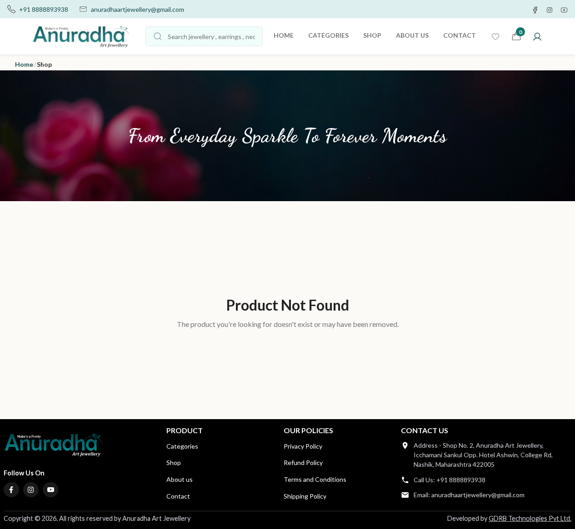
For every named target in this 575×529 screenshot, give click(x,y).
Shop (173, 462)
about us (412, 35)
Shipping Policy (305, 496)
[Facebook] (11, 490)
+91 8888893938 (43, 9)
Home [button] (24, 64)
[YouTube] (50, 490)
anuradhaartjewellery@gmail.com (137, 9)
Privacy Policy (303, 446)
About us (179, 479)
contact (459, 35)
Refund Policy (303, 462)
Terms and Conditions (315, 479)
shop (372, 35)
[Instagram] (31, 490)
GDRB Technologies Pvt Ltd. (530, 518)
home (284, 35)
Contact (178, 496)
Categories (182, 446)
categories (328, 35)
